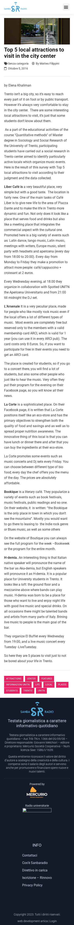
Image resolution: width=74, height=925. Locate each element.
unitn (41, 690)
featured (46, 678)
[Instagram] (37, 897)
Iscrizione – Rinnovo (37, 878)
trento (27, 690)
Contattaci (29, 855)
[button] (66, 7)
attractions (13, 678)
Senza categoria (18, 63)
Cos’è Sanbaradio (35, 863)
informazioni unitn (18, 684)
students (12, 690)
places (62, 684)
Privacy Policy (32, 885)
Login (53, 921)
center (31, 678)
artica (44, 921)
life (37, 684)
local (48, 684)
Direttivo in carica (34, 870)
